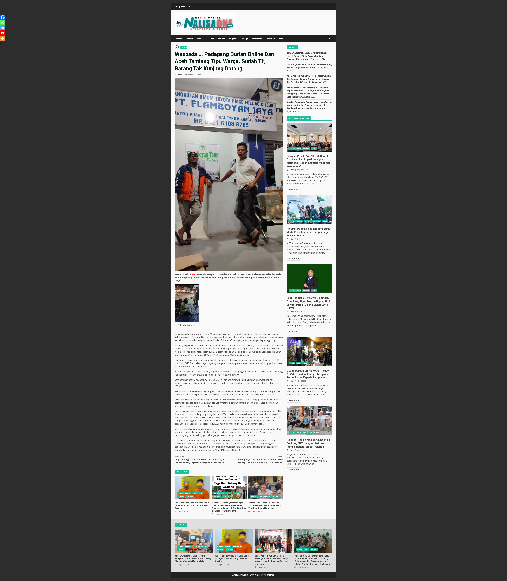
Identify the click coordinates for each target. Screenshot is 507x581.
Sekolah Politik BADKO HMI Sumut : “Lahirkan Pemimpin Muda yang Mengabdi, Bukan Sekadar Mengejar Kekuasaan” (309, 137)
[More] (2, 38)
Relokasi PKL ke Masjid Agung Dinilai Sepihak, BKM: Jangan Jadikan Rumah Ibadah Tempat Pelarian (309, 420)
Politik (211, 39)
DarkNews (255, 574)
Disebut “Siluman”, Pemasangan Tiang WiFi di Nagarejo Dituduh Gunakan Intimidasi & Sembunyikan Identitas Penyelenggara (229, 487)
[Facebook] (2, 17)
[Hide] (1, 43)
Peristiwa (271, 39)
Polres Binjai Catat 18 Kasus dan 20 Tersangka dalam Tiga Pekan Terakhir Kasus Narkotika (265, 487)
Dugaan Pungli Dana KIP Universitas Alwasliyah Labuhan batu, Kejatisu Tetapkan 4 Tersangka (200, 459)
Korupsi (221, 39)
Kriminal (200, 39)
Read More (294, 189)
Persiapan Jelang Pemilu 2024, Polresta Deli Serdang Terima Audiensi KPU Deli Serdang (260, 459)
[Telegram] (2, 27)
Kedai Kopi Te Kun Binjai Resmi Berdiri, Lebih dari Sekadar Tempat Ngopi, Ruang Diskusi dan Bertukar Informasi (309, 79)
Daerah (189, 39)
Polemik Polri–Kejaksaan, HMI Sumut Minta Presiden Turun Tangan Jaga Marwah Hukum (309, 209)
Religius (232, 39)
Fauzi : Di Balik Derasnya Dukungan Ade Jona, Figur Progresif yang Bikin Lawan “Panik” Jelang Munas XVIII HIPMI (309, 278)
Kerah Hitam (257, 39)
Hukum (187, 493)
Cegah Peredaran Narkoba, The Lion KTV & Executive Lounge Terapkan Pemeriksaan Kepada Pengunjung (309, 351)
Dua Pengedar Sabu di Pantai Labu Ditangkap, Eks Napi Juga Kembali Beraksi (192, 487)
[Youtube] (2, 33)
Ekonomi (188, 546)
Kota (281, 39)
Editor (179, 75)
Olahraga (244, 39)
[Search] (329, 38)
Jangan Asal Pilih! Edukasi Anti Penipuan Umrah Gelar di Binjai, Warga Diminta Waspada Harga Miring (307, 56)
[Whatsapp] (2, 22)
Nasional (178, 39)
